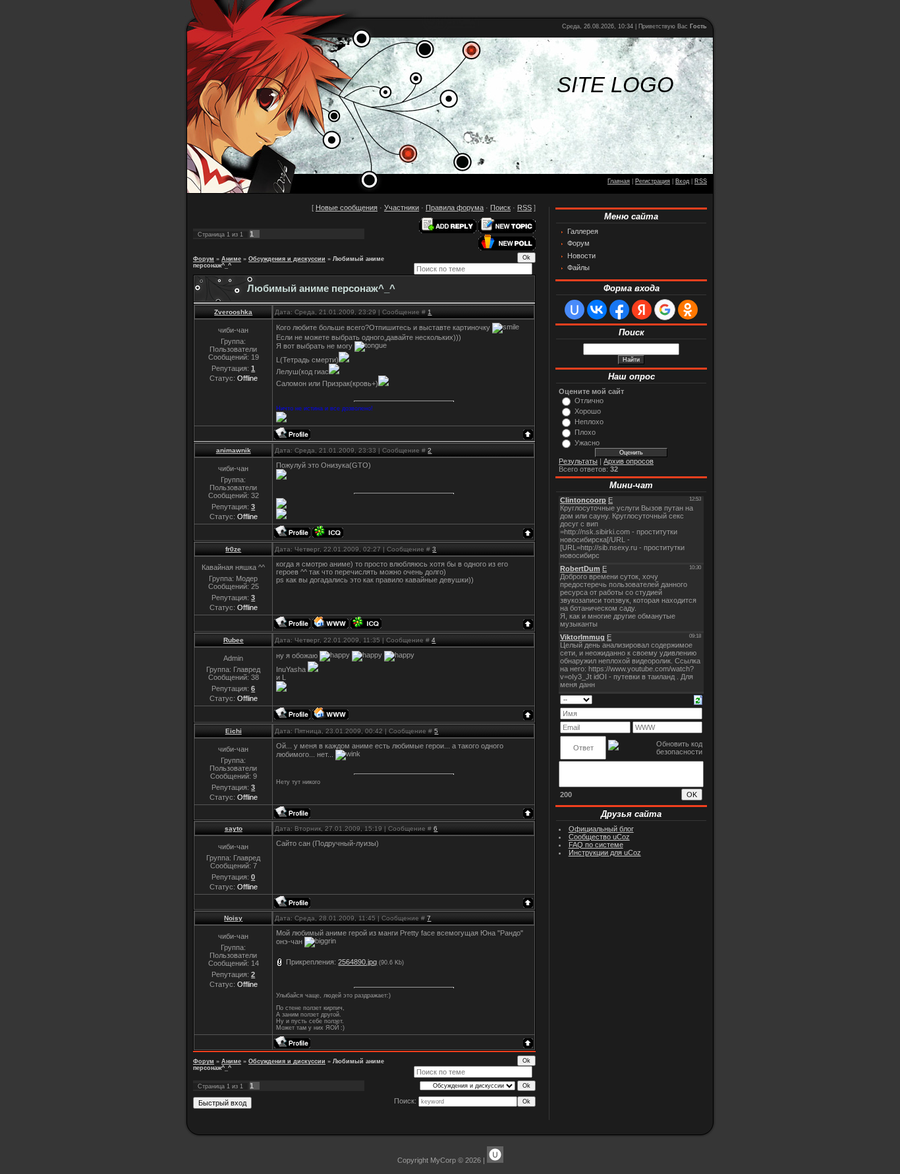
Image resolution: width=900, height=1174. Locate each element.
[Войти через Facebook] (619, 310)
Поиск (500, 207)
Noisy (233, 918)
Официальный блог (601, 829)
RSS (700, 181)
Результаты (578, 461)
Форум (203, 259)
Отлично (589, 401)
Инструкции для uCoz (605, 852)
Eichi (233, 731)
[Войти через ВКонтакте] (597, 310)
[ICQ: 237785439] (366, 623)
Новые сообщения (347, 207)
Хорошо (588, 411)
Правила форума (455, 207)
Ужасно (587, 443)
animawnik (233, 450)
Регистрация (652, 181)
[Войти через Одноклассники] (688, 310)
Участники (401, 207)
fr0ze (233, 549)
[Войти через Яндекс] (642, 310)
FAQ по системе (596, 845)
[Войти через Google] (664, 309)
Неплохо (589, 422)
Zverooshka (233, 312)
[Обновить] (698, 699)
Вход (682, 181)
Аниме (231, 259)
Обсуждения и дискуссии (286, 259)
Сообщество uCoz (599, 837)
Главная (618, 181)
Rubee (233, 640)
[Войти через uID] (574, 310)
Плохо (585, 432)
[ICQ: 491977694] (327, 532)
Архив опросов (629, 461)
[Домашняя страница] (330, 623)
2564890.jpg (357, 962)
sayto (233, 828)
